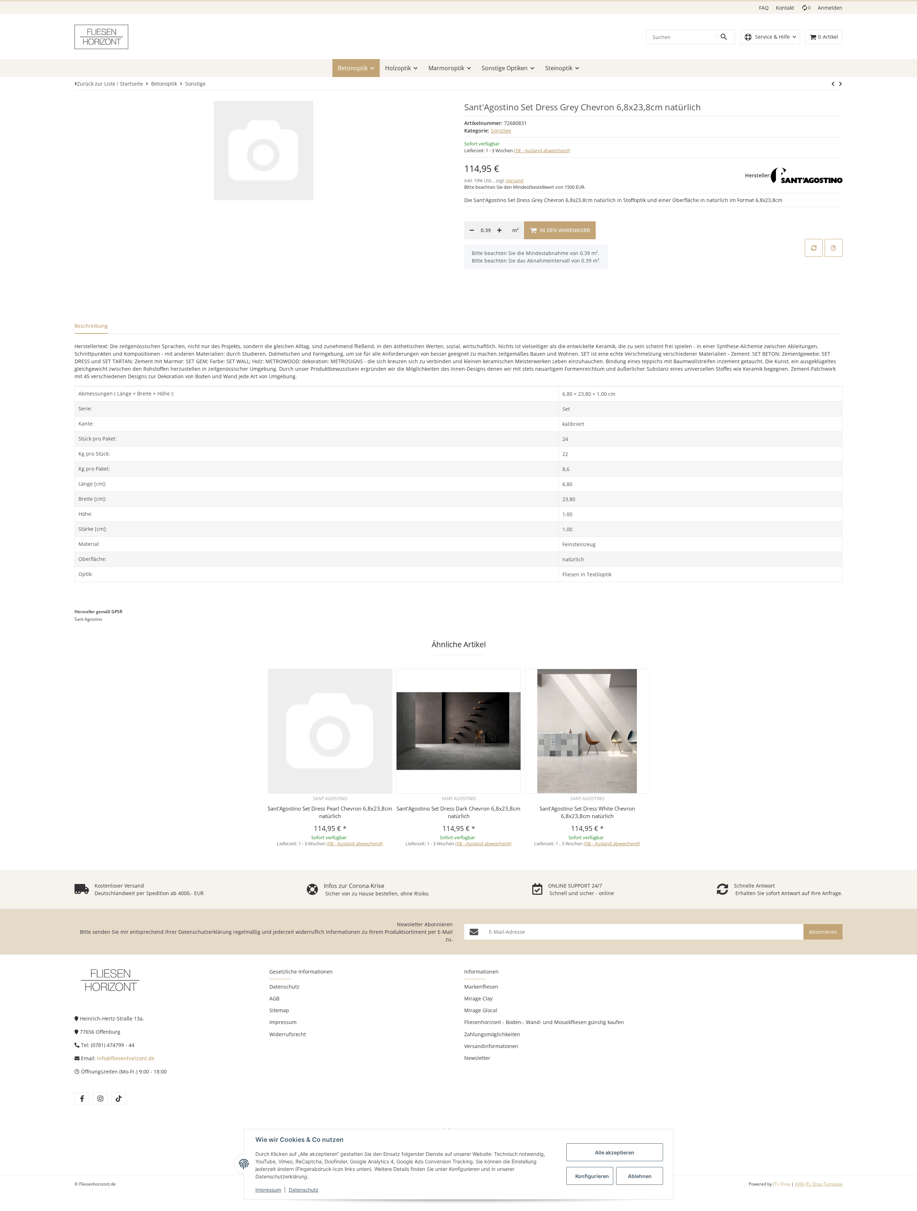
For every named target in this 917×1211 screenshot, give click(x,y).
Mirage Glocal (480, 1010)
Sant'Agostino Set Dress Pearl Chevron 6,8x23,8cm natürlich (330, 812)
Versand (514, 180)
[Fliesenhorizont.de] (110, 979)
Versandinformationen (491, 1046)
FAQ (764, 7)
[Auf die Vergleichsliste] (814, 248)
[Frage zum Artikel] (833, 248)
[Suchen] (725, 37)
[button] (770, 37)
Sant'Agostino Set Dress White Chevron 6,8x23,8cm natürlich (587, 812)
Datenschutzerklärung (205, 931)
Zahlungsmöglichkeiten (492, 1034)
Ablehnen (640, 1176)
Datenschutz (303, 1190)
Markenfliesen (481, 986)
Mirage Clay (478, 998)
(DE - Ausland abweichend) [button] (542, 150)
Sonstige (501, 130)
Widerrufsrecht (287, 1034)
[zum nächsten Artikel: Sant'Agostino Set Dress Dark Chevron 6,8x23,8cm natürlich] (833, 84)
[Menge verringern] (471, 230)
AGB (274, 998)
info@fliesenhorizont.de (125, 1058)
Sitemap (279, 1010)
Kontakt (785, 7)
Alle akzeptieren (614, 1152)
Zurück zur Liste (96, 83)
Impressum (268, 1190)
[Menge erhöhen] (499, 230)
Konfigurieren (592, 1176)
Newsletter (477, 1057)
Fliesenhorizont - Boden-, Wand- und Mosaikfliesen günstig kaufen (544, 1022)
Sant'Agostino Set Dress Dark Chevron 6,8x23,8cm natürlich (458, 812)
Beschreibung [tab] (91, 325)
